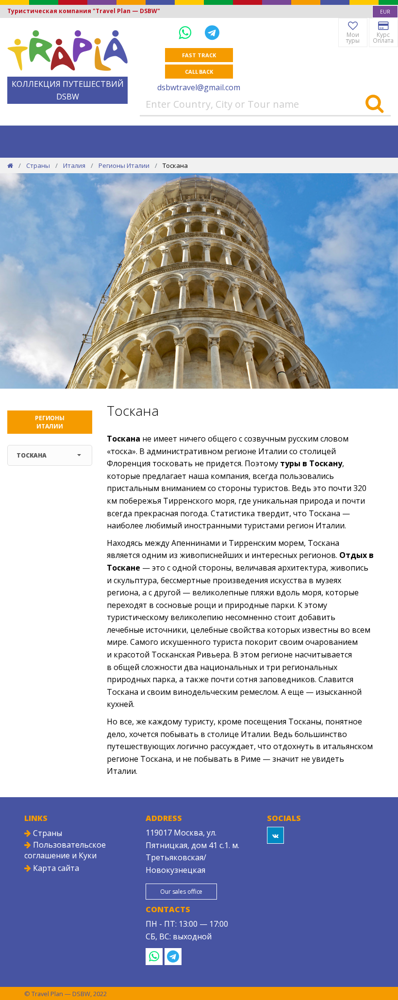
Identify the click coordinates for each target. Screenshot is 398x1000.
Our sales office (181, 891)
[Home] (10, 165)
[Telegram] (212, 32)
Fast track (199, 55)
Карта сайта (55, 868)
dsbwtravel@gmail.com (198, 87)
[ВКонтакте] (275, 835)
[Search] (374, 104)
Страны (38, 165)
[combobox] (385, 11)
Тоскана (32, 455)
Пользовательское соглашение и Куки (65, 850)
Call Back (199, 71)
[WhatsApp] (187, 32)
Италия (74, 165)
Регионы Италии (124, 165)
